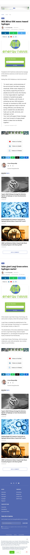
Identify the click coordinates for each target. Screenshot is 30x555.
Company (18, 489)
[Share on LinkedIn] (5, 33)
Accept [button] (12, 552)
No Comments (15, 29)
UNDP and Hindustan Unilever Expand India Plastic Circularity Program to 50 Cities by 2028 (14, 244)
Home (7, 14)
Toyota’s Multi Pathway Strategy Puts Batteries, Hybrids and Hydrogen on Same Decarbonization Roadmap (13, 196)
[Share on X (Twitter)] (22, 33)
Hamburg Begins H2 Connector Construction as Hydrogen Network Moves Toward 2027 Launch (13, 220)
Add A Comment (15, 252)
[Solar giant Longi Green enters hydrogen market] (15, 291)
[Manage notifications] (27, 552)
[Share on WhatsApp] (13, 33)
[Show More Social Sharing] (27, 33)
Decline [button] (17, 552)
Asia (10, 14)
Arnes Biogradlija (9, 27)
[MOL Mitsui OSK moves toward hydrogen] (15, 46)
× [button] (27, 539)
